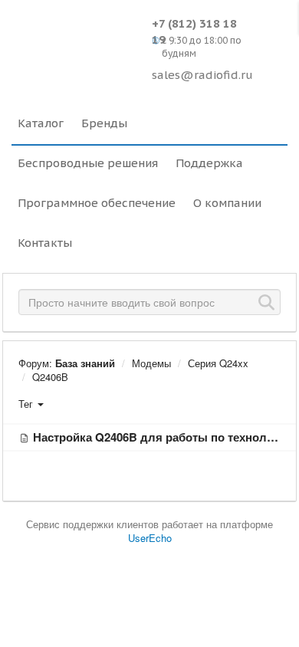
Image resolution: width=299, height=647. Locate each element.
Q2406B (50, 376)
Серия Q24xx (218, 363)
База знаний (85, 363)
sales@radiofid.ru (202, 74)
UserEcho (150, 537)
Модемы (151, 363)
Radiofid (78, 38)
